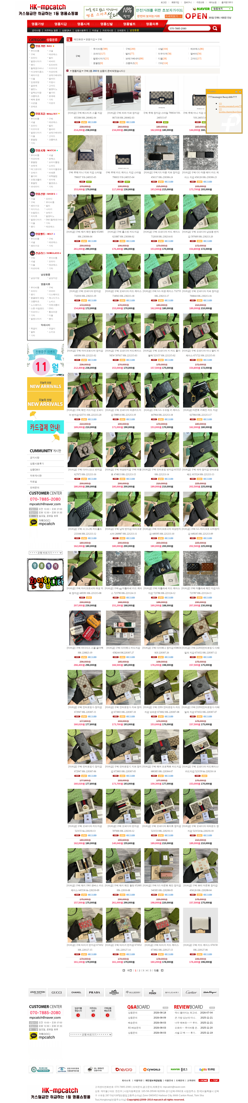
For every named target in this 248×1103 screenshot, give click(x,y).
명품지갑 (60, 24)
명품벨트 (129, 24)
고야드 (52, 85)
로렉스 (52, 159)
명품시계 (83, 24)
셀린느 (34, 89)
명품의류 (152, 24)
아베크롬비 (54, 305)
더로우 (52, 103)
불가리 (52, 92)
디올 (33, 79)
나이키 (49, 209)
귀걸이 (52, 328)
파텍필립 (53, 176)
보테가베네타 (55, 75)
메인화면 (78, 39)
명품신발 (106, 24)
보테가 (49, 213)
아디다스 (35, 209)
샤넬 (51, 51)
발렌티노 (53, 89)
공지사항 (36, 30)
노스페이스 (36, 305)
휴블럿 (34, 183)
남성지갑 (53, 278)
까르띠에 (53, 72)
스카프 (52, 332)
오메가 (34, 172)
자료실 (95, 30)
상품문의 (132, 1012)
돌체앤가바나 (37, 68)
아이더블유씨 (55, 169)
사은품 (34, 103)
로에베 (52, 96)
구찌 (33, 54)
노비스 (52, 301)
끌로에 (34, 85)
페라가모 (35, 75)
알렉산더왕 (36, 92)
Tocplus (211, 91)
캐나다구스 (54, 298)
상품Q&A (66, 30)
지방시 (52, 82)
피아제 (52, 179)
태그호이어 (36, 169)
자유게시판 (107, 30)
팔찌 (33, 332)
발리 (51, 58)
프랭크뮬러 (36, 179)
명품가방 (38, 24)
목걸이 (34, 328)
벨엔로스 (53, 183)
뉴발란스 (35, 213)
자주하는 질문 (51, 30)
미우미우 (53, 68)
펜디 (33, 65)
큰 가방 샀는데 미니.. (185, 1017)
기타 (51, 99)
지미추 (34, 216)
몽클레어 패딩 (37, 298)
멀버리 (52, 79)
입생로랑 (35, 82)
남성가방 (35, 278)
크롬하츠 (35, 96)
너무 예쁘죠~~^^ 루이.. (186, 1022)
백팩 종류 (35, 99)
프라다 (34, 58)
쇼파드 (52, 166)
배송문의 (132, 1022)
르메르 (34, 106)
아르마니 (35, 312)
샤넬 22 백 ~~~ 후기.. (185, 1032)
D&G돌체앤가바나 (55, 219)
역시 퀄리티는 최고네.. (186, 1012)
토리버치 (53, 65)
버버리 (52, 61)
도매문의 (121, 30)
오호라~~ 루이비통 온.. (186, 1027)
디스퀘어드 (54, 294)
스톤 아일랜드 (37, 308)
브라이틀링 (54, 162)
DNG (51, 308)
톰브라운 (53, 312)
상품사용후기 (81, 30)
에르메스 (53, 54)
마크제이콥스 (37, 72)
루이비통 (35, 51)
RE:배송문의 (134, 1027)
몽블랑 (34, 139)
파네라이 (35, 186)
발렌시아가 (36, 61)
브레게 (34, 166)
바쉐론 (52, 172)
